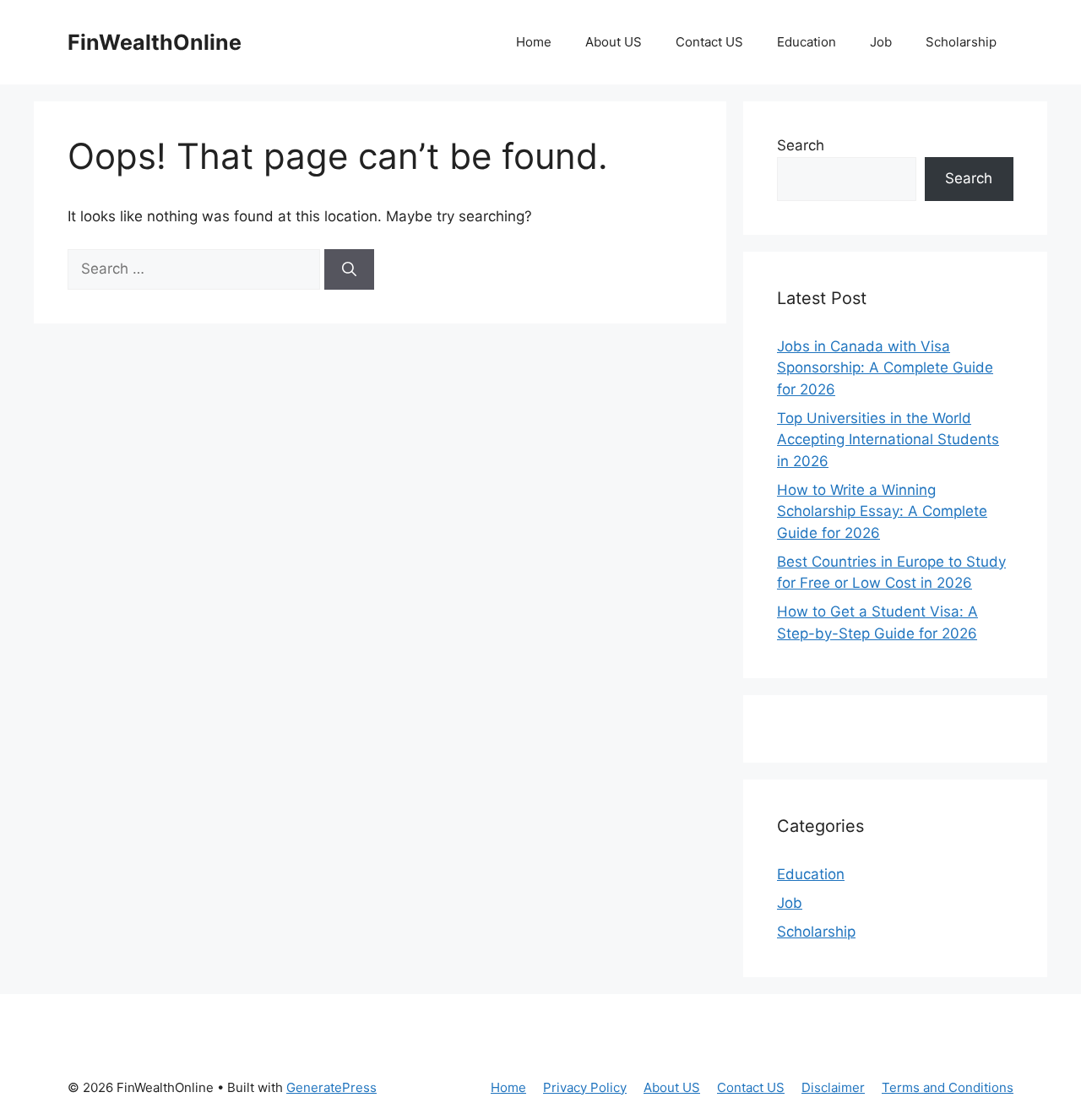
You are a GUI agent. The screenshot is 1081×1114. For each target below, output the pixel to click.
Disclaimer (833, 1087)
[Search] (349, 269)
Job (881, 42)
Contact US (709, 42)
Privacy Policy (585, 1087)
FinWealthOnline (155, 42)
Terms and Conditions (947, 1087)
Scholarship (961, 42)
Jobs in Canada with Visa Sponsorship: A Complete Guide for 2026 (885, 368)
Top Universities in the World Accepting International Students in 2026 (888, 440)
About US (613, 42)
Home (533, 42)
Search (800, 145)
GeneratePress (331, 1087)
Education (806, 42)
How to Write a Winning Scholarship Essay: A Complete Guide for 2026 (882, 511)
